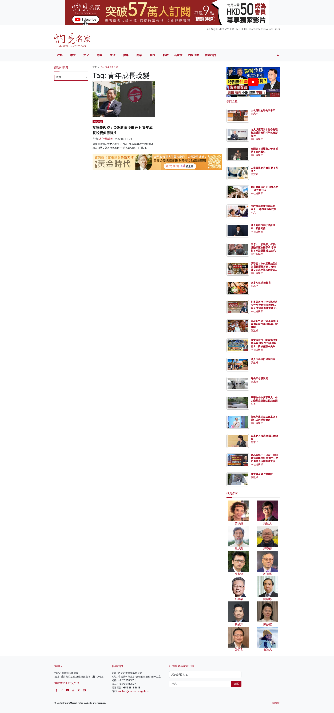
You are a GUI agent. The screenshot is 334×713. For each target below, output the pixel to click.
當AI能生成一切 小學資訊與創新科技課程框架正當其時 (264, 324)
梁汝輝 (254, 330)
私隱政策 (276, 703)
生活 (113, 55)
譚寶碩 (254, 174)
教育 (73, 55)
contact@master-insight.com (134, 691)
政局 (60, 55)
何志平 (254, 113)
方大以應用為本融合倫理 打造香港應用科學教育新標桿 (264, 132)
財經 (99, 55)
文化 (86, 55)
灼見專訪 (98, 121)
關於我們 (210, 55)
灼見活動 (193, 55)
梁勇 (253, 404)
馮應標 (254, 381)
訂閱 (236, 684)
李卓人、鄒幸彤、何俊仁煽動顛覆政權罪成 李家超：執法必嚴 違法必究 (264, 247)
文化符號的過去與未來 (263, 110)
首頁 (95, 67)
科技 (152, 55)
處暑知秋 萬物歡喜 (261, 282)
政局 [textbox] (58, 77)
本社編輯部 (106, 138)
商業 (139, 55)
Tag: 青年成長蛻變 (109, 67)
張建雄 (254, 362)
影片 (166, 55)
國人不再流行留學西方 (263, 359)
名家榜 (178, 55)
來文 (253, 212)
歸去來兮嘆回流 (259, 378)
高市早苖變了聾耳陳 (262, 474)
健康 (126, 55)
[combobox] (71, 78)
